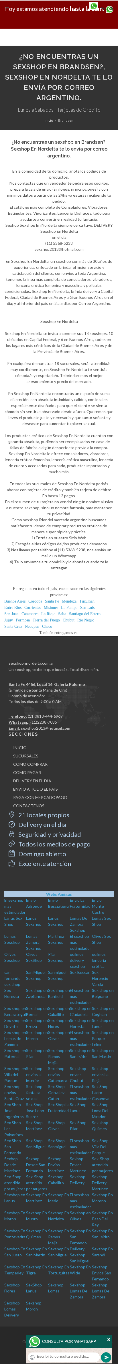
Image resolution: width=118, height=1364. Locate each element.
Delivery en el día (41, 824)
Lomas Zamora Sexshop (34, 942)
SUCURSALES (25, 755)
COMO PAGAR (27, 772)
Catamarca (29, 614)
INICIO (20, 747)
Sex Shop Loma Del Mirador (100, 1110)
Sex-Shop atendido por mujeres (102, 1164)
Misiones (51, 607)
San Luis (87, 607)
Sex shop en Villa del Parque (15, 1074)
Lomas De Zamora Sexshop (78, 924)
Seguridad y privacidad (49, 834)
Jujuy (8, 620)
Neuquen (32, 626)
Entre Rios (12, 607)
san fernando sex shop (12, 978)
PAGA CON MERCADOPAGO (40, 797)
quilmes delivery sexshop (77, 960)
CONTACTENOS (28, 805)
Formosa (23, 620)
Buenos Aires (14, 601)
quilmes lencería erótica (99, 960)
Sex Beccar (80, 972)
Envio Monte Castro (98, 906)
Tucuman (87, 601)
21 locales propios (43, 815)
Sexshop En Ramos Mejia (58, 1236)
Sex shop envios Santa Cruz (14, 1092)
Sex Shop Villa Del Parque (100, 1146)
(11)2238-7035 (43, 722)
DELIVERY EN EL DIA (32, 780)
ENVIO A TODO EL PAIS (35, 789)
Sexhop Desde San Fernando (35, 1164)
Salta (62, 614)
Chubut (68, 620)
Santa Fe (52, 601)
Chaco (47, 626)
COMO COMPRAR (30, 764)
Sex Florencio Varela (100, 978)
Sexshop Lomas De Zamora (78, 1290)
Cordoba (35, 601)
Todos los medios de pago (54, 844)
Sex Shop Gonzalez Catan (56, 1092)
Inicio (49, 120)
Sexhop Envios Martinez (56, 1164)
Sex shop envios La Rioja (100, 1074)
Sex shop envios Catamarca (57, 1074)
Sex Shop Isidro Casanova (100, 1092)
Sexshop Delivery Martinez (100, 1182)
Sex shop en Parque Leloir (103, 1038)
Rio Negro (85, 620)
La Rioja (48, 614)
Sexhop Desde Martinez (12, 1164)
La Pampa (69, 607)
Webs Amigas (59, 894)
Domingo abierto (41, 854)
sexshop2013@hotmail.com (45, 728)
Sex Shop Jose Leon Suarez (35, 1110)
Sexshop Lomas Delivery (12, 1308)
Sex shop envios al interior (34, 1074)
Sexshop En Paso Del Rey (102, 1218)
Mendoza (69, 601)
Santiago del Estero (85, 614)
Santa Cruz (13, 626)
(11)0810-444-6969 (45, 716)
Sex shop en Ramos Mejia (59, 1056)
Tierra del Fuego (46, 620)
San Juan (11, 614)
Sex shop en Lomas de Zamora (15, 1038)
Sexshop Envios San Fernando (101, 1272)
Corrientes (32, 607)
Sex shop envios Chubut (78, 1074)
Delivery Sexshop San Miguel (79, 1254)
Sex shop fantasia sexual (34, 1092)
